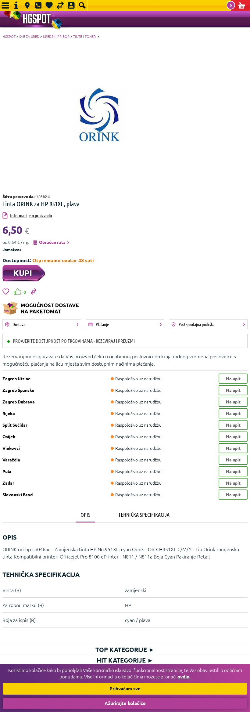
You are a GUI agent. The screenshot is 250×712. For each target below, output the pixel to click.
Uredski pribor (56, 36)
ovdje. (184, 677)
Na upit (233, 378)
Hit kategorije (125, 660)
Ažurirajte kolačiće (125, 703)
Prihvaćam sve (125, 688)
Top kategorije (125, 649)
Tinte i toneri (85, 36)
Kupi (22, 273)
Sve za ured (29, 36)
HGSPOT (9, 36)
